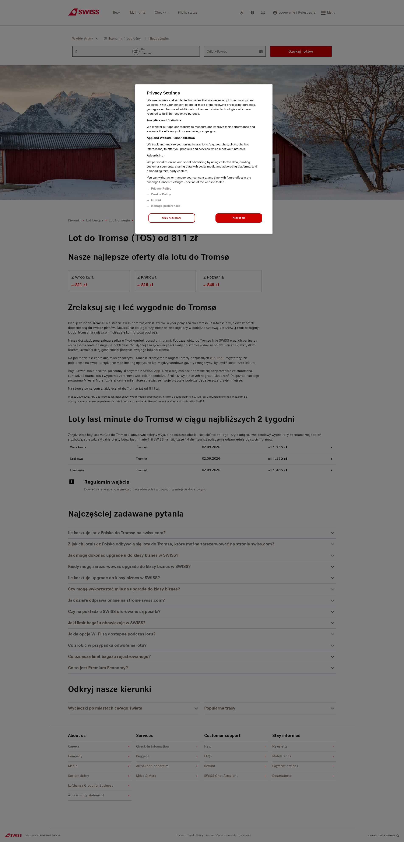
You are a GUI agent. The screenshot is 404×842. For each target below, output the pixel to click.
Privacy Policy (161, 188)
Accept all (239, 218)
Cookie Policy (161, 194)
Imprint (156, 200)
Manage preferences (165, 205)
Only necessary (171, 218)
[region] (204, 159)
